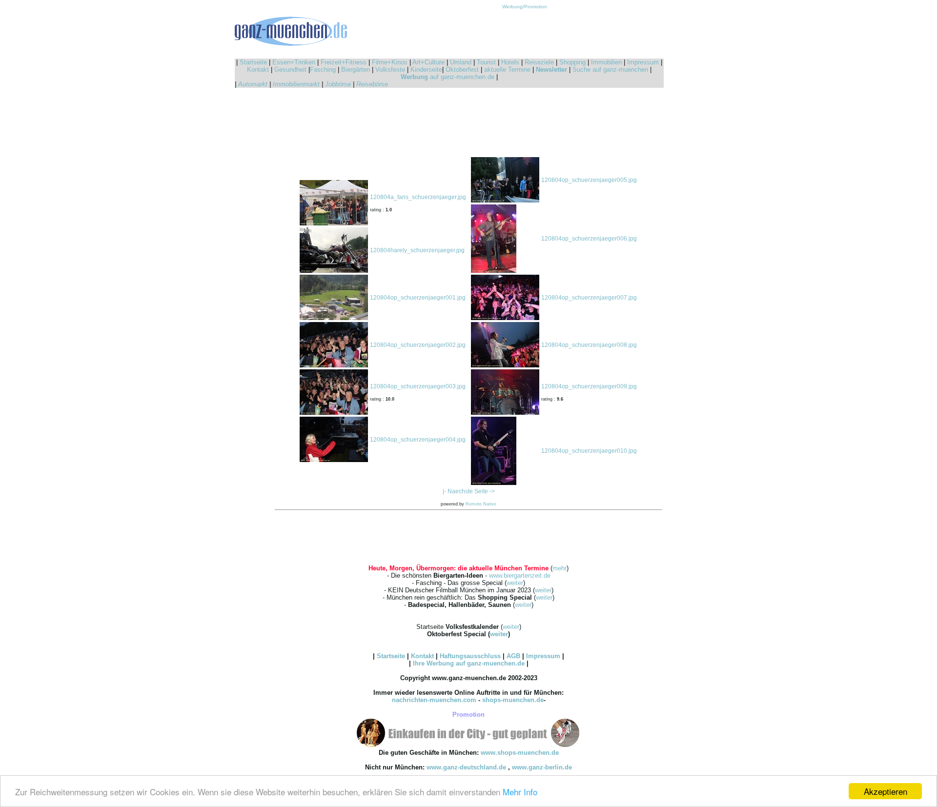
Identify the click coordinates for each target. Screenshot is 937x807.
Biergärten (355, 69)
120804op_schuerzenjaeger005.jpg (589, 180)
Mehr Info (520, 792)
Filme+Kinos (389, 62)
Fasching (323, 69)
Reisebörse (372, 84)
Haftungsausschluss (470, 656)
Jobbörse (338, 84)
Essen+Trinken (293, 62)
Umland (460, 62)
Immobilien (606, 62)
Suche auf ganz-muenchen (610, 69)
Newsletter (551, 69)
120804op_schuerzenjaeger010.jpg (589, 450)
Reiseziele (539, 62)
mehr (559, 568)
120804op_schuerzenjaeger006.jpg (589, 238)
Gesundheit (290, 69)
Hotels (510, 62)
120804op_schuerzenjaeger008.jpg (589, 345)
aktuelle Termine (507, 69)
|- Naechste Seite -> (469, 491)
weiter (515, 582)
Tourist (486, 62)
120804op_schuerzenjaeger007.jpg (589, 297)
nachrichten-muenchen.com (434, 700)
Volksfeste (390, 69)
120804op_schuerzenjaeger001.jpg (418, 297)
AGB (513, 656)
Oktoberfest (462, 69)
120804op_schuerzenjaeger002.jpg (418, 345)
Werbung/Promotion (524, 6)
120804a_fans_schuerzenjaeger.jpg (418, 197)
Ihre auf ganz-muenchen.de (469, 663)
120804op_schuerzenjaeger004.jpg (418, 439)
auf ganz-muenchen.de (447, 77)
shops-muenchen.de (513, 700)
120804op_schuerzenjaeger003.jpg (418, 386)
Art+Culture (428, 62)
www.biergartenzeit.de (519, 575)
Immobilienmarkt (296, 84)
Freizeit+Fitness (344, 62)
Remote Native (481, 504)
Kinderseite (426, 69)
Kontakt (258, 69)
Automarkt (252, 84)
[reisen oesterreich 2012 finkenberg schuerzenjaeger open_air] (334, 223)
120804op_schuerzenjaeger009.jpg (589, 386)
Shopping (572, 62)
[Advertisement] (524, 31)
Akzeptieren (885, 791)
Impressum (643, 62)
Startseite (253, 62)
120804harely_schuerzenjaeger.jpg (417, 250)
